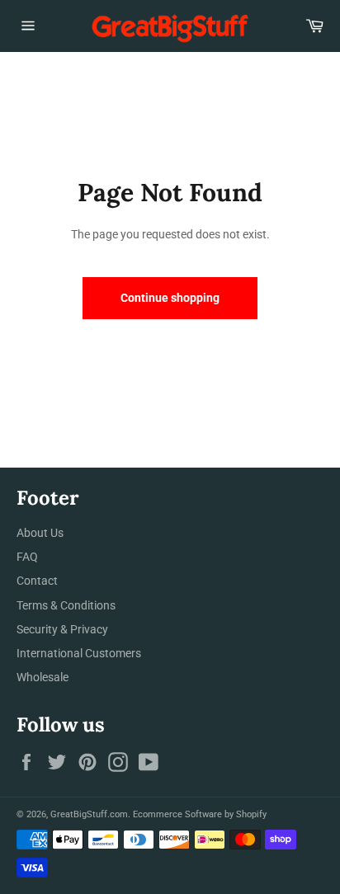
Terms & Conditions (66, 605)
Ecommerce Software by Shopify (200, 814)
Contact (37, 580)
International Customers (79, 653)
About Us (40, 532)
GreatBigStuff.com (89, 814)
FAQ (27, 556)
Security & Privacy (62, 629)
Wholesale (42, 677)
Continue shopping (170, 297)
